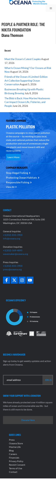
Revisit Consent (17, 464)
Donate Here (28, 420)
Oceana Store (16, 443)
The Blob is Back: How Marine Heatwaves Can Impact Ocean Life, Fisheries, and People (27, 102)
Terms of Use (15, 468)
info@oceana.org (11, 238)
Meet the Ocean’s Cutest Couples (22, 59)
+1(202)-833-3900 (12, 234)
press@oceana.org (12, 269)
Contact (13, 471)
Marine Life (15, 446)
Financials (14, 457)
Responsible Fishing (17, 182)
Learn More (13, 157)
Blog (11, 450)
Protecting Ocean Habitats (21, 177)
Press (12, 439)
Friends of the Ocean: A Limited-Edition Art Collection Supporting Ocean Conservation (25, 80)
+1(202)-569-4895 (12, 250)
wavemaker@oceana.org (15, 253)
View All (10, 186)
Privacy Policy (16, 461)
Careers (13, 454)
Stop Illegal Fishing (17, 172)
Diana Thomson (12, 35)
